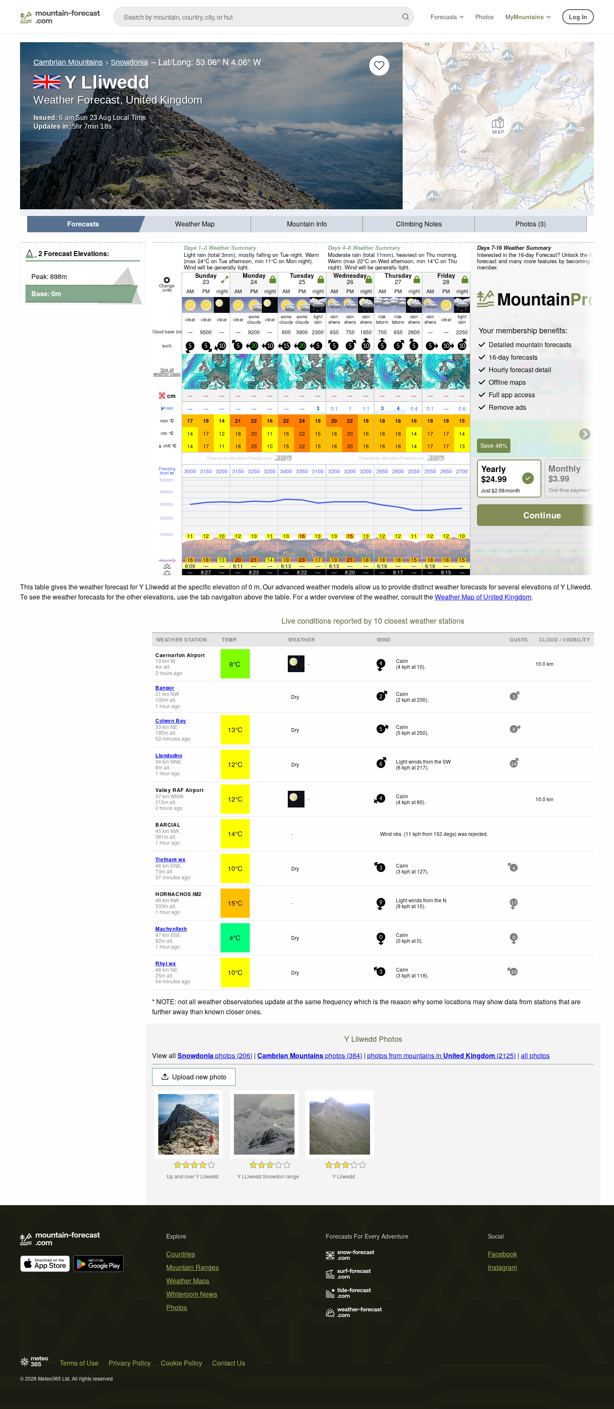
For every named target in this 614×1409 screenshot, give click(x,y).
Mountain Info (307, 223)
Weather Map (195, 223)
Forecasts (444, 17)
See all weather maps (166, 372)
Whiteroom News (191, 1294)
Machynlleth (171, 928)
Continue (542, 515)
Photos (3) (530, 223)
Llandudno (168, 755)
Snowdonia (129, 62)
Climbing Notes (419, 223)
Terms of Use (79, 1363)
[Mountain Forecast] (60, 16)
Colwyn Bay (170, 720)
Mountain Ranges (192, 1267)
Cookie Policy (181, 1363)
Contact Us (228, 1363)
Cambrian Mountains (68, 62)
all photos (535, 1055)
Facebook (502, 1254)
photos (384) (309, 1055)
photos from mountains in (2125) (441, 1055)
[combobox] (263, 17)
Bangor (165, 687)
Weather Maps (187, 1280)
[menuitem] (83, 224)
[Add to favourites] (379, 66)
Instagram (502, 1267)
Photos (484, 17)
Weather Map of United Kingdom (483, 597)
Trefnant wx (170, 859)
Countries (180, 1254)
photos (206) (215, 1055)
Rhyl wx (165, 963)
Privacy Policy (130, 1363)
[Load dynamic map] (498, 125)
